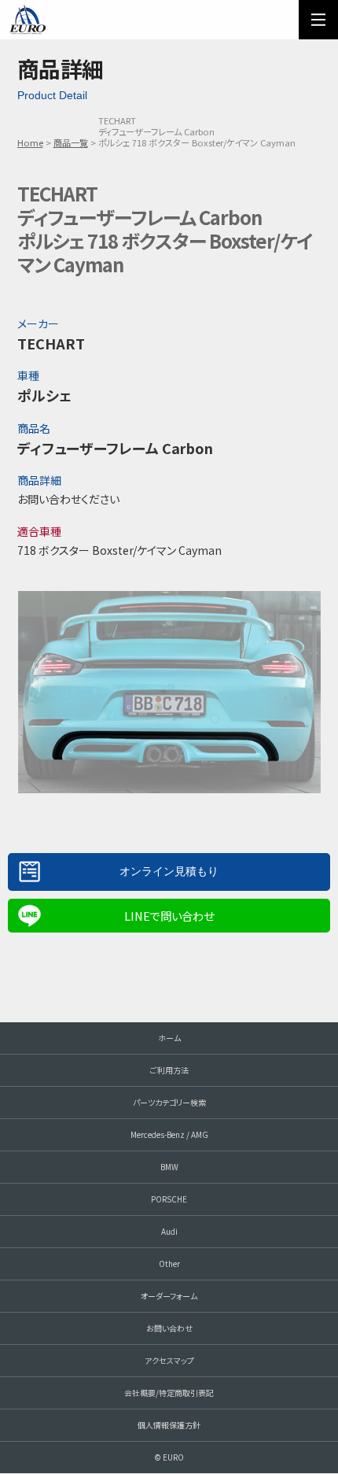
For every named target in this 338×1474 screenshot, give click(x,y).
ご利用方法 (169, 1070)
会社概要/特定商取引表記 (169, 1392)
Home (30, 142)
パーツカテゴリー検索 (169, 1102)
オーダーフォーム (169, 1296)
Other (169, 1263)
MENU (318, 19)
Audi (169, 1231)
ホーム (169, 1038)
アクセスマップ (169, 1360)
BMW (169, 1167)
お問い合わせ (169, 1328)
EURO (27, 19)
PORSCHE (169, 1199)
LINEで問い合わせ (169, 915)
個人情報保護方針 (169, 1425)
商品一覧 (70, 142)
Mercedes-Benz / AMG (169, 1134)
